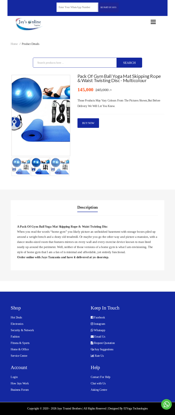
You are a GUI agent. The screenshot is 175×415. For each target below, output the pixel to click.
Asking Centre (99, 389)
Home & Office (20, 349)
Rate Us (99, 355)
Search (129, 62)
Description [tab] (87, 207)
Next (64, 116)
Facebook (99, 317)
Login (14, 377)
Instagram (99, 323)
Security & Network (22, 330)
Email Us (99, 336)
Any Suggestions (103, 349)
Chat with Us (98, 383)
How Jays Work (20, 383)
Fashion (15, 336)
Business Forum (20, 389)
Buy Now (88, 123)
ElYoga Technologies (136, 408)
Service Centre (19, 355)
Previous (18, 116)
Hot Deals (16, 317)
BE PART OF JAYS (108, 7)
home (14, 44)
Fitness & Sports (20, 343)
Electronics (17, 323)
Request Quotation (104, 343)
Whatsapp (99, 330)
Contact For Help (100, 377)
